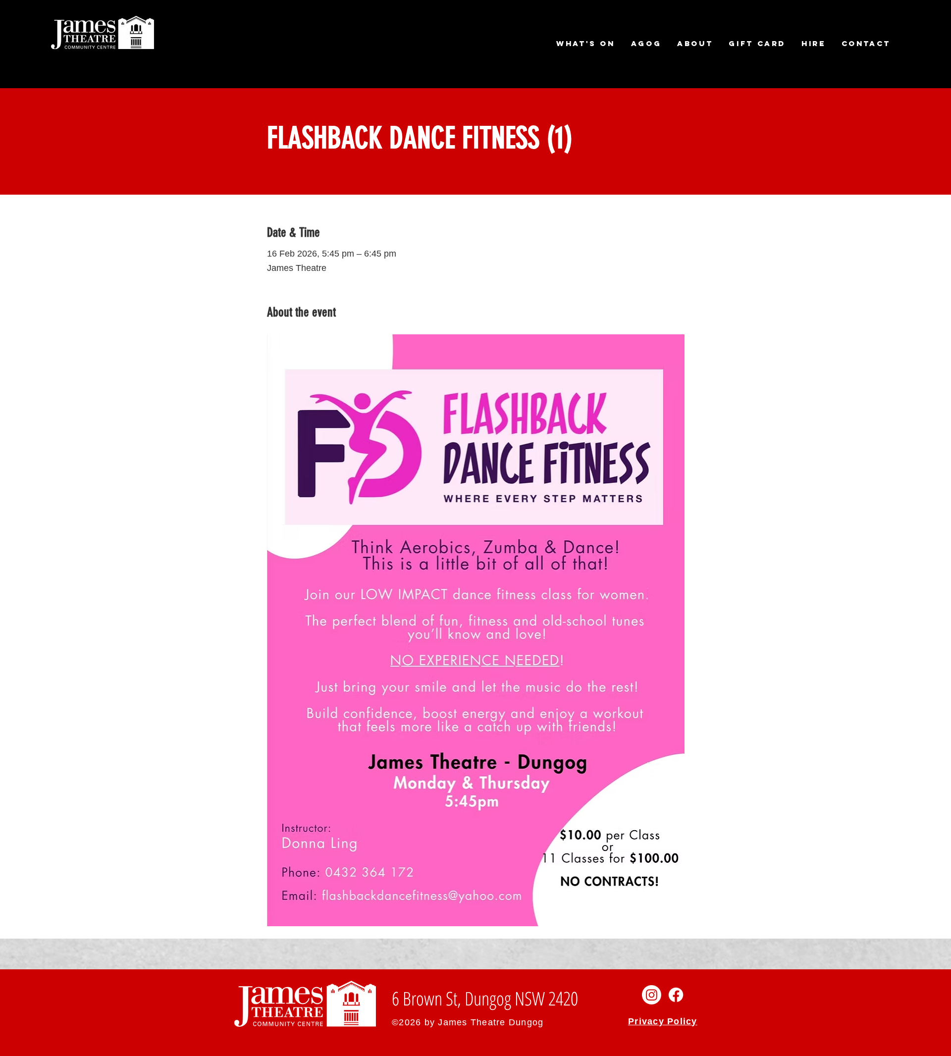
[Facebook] (676, 994)
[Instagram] (651, 994)
